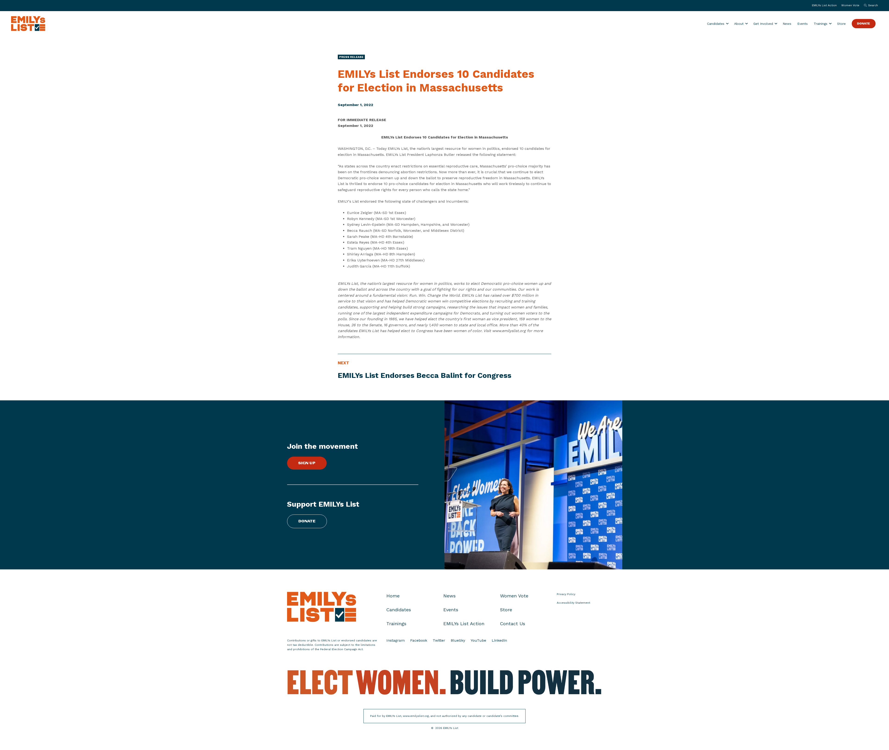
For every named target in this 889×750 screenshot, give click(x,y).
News (787, 23)
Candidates (715, 23)
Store (841, 23)
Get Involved (763, 23)
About (739, 23)
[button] (870, 5)
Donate (863, 23)
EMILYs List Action (824, 5)
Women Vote (850, 5)
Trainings (820, 23)
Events (802, 23)
